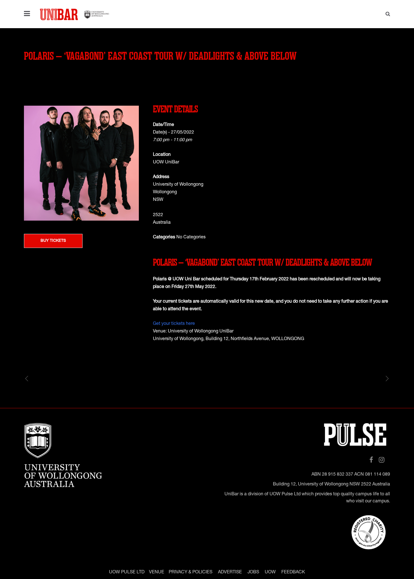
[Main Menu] (28, 14)
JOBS (253, 572)
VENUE (156, 572)
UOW (270, 572)
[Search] (385, 14)
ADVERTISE (230, 572)
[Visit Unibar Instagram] (381, 460)
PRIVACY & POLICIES (190, 572)
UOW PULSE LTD (126, 572)
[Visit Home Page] (75, 14)
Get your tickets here (174, 324)
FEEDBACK (293, 572)
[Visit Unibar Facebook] (371, 460)
